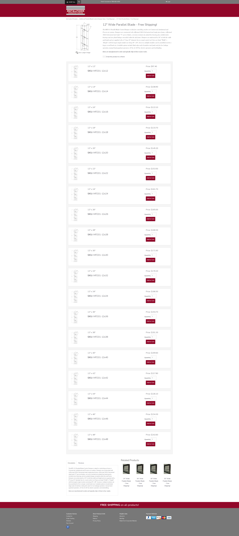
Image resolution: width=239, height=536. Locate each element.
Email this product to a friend (115, 57)
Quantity (147, 71)
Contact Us (69, 516)
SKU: (90, 70)
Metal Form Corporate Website (128, 521)
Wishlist (68, 521)
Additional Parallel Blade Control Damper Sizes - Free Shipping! (96, 19)
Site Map (122, 518)
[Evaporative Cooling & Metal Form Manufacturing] (75, 10)
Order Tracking (70, 518)
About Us (122, 516)
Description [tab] (71, 463)
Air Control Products (72, 19)
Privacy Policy (97, 521)
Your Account (69, 523)
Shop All (72, 2)
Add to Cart (150, 76)
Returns (95, 518)
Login (168, 2)
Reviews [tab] (81, 463)
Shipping (95, 516)
